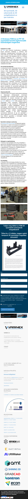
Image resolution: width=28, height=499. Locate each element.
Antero (3, 101)
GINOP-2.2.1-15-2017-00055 (10, 422)
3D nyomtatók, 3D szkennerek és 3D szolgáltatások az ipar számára (10, 14)
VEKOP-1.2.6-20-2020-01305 (10, 432)
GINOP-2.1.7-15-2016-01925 (10, 424)
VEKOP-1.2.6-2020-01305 (9, 430)
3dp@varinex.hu (14, 377)
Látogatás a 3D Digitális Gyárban (13, 2)
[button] (26, 1)
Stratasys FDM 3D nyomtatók (8, 123)
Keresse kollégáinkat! (9, 374)
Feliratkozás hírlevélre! (8, 383)
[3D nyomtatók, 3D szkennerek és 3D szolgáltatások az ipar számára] (11, 7)
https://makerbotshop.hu (7, 154)
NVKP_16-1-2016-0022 (9, 427)
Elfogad (4, 496)
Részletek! (14, 494)
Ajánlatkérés (6, 385)
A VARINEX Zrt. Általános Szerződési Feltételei (13, 394)
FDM (4, 50)
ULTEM (12, 101)
